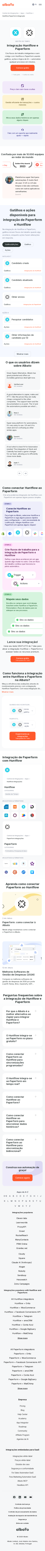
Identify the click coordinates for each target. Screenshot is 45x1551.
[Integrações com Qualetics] (32, 815)
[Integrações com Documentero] (6, 807)
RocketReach (22, 1235)
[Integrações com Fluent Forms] (32, 872)
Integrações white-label (22, 1456)
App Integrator (22, 1423)
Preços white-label (22, 1460)
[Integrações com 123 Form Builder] (15, 863)
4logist (22, 1267)
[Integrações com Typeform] (6, 863)
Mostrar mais (22, 354)
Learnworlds (21, 1222)
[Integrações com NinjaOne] (6, 815)
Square (21, 1258)
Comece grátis (22, 68)
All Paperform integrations (22, 1349)
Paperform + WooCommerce (22, 1358)
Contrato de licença (22, 1504)
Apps (22, 13)
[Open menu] (40, 4)
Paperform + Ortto (22, 1353)
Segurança (22, 1519)
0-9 (5, 1196)
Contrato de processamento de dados (22, 1512)
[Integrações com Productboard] (23, 815)
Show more (22, 1338)
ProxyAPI (21, 1227)
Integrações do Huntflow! (32, 271)
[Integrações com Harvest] (15, 807)
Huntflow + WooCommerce (22, 1307)
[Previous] (19, 473)
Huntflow (29, 13)
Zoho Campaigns (22, 1284)
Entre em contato (22, 1523)
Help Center (22, 1414)
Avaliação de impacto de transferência (22, 1516)
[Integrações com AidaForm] (23, 863)
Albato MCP (22, 1481)
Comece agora (22, 1178)
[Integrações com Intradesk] (32, 807)
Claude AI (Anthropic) (22, 1262)
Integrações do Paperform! (32, 304)
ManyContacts (21, 1239)
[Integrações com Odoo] (15, 815)
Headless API (22, 1485)
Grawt (22, 1231)
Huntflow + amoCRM (22, 1320)
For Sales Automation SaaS (22, 1473)
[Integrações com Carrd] (6, 872)
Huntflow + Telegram (22, 1316)
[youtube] (25, 1497)
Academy (22, 1418)
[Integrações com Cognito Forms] (15, 872)
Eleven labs (22, 1218)
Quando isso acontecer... (19, 705)
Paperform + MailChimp (22, 1383)
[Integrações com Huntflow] (23, 807)
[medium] (30, 1497)
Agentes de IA (22, 1439)
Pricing (22, 1406)
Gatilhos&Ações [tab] (11, 244)
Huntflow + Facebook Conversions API (22, 1312)
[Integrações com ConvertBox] (23, 872)
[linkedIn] (20, 1497)
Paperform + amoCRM (22, 1371)
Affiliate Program (22, 1435)
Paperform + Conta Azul (22, 1375)
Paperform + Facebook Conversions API (22, 1362)
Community (22, 1431)
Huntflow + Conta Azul (22, 1325)
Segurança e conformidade (22, 1468)
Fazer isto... (14, 719)
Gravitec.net (21, 1248)
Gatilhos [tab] (27, 244)
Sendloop (21, 1275)
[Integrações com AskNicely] (32, 863)
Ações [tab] (7, 250)
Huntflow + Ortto (22, 1303)
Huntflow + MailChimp (22, 1333)
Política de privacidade (22, 1508)
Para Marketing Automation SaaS (22, 1477)
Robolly (21, 1271)
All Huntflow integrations (22, 1299)
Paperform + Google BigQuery (22, 1379)
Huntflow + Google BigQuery (22, 1329)
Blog (22, 1410)
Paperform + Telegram (22, 1366)
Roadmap (23, 1427)
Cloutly (22, 1254)
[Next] (25, 473)
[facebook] (14, 1497)
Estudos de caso (23, 1464)
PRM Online (21, 1244)
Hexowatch (22, 1279)
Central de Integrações (10, 13)
